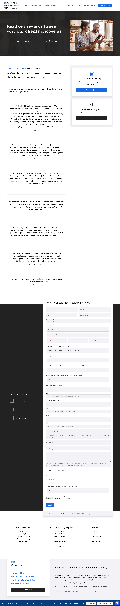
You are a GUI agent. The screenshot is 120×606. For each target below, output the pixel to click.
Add (47, 393)
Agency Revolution (86, 586)
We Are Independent (60, 541)
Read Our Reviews (60, 536)
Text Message (50, 479)
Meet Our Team (60, 534)
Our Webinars (60, 546)
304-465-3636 (79, 514)
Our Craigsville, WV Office (22, 577)
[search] (116, 6)
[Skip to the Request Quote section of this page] (20, 41)
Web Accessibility (96, 541)
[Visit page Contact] (49, 41)
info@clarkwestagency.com (97, 514)
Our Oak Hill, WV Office (21, 573)
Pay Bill (96, 539)
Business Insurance (24, 536)
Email (47, 484)
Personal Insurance (24, 531)
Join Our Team (60, 544)
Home (9, 68)
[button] (91, 90)
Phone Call (49, 475)
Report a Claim (96, 536)
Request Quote (23, 541)
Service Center (96, 534)
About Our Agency (19, 68)
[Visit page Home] (11, 6)
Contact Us (96, 531)
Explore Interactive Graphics (23, 539)
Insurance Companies (60, 539)
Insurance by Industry (23, 534)
